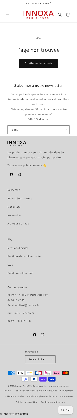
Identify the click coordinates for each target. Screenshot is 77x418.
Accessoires (14, 215)
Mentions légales (15, 396)
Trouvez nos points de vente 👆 (27, 165)
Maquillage (14, 206)
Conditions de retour (20, 273)
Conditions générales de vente (42, 396)
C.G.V (10, 264)
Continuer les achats (38, 63)
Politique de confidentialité (24, 256)
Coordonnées (66, 396)
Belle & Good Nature (19, 198)
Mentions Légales (18, 248)
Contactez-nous (17, 287)
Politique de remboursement (59, 390)
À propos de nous (18, 223)
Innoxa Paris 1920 (24, 386)
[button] (7, 15)
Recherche (13, 190)
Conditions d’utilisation (53, 402)
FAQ (9, 239)
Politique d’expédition (26, 402)
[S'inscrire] (65, 129)
